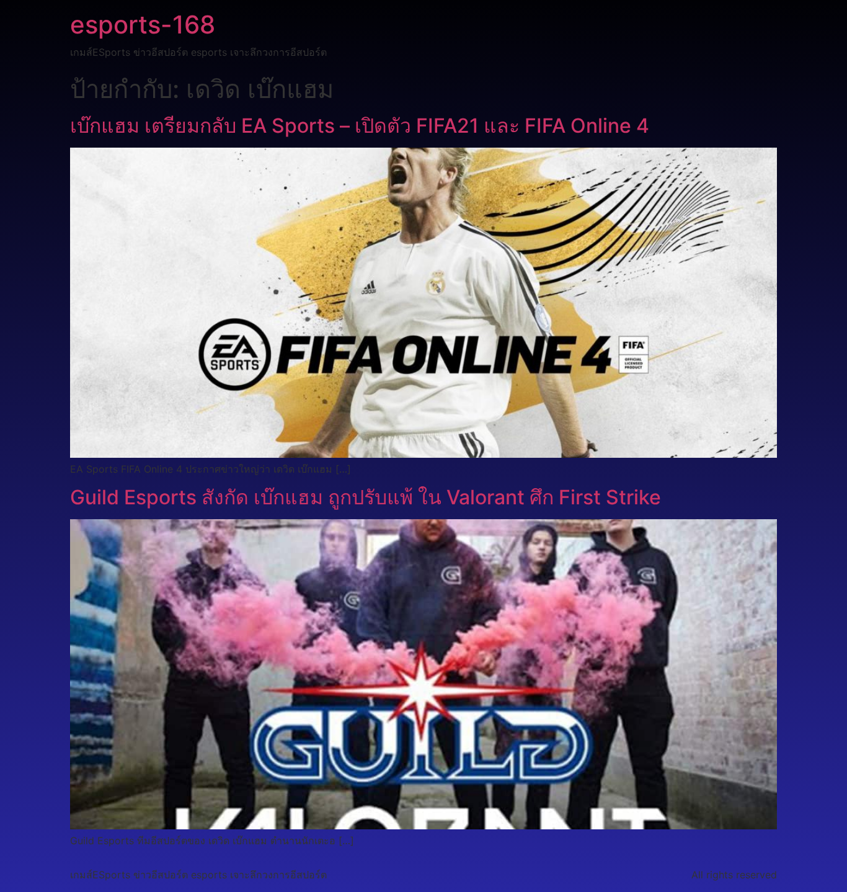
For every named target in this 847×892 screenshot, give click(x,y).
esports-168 (142, 24)
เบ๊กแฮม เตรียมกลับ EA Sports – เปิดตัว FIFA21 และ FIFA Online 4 (359, 126)
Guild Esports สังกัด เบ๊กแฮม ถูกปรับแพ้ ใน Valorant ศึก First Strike (365, 497)
